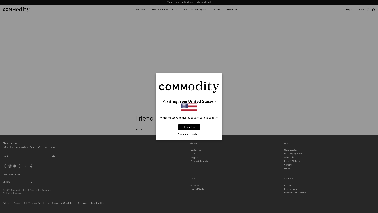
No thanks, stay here (189, 134)
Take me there (189, 127)
